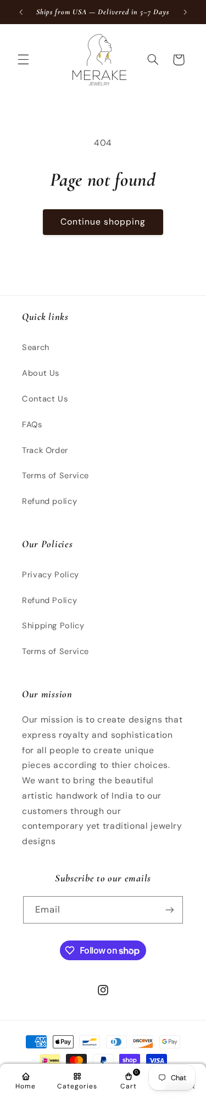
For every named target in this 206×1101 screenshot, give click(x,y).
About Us (40, 373)
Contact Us (45, 398)
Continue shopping (103, 221)
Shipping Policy (53, 625)
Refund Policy (49, 600)
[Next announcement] (185, 12)
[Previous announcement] (21, 12)
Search (35, 347)
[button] (23, 59)
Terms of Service (55, 475)
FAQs (32, 424)
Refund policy (49, 501)
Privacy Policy (50, 574)
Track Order (45, 450)
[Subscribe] (169, 909)
